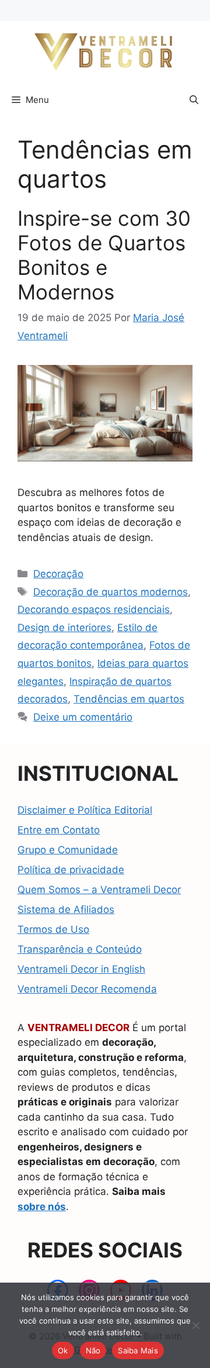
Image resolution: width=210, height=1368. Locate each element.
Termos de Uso (53, 929)
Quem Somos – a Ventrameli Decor (99, 889)
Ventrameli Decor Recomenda (87, 989)
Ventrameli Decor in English (81, 969)
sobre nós (42, 1206)
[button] (194, 100)
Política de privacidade (71, 870)
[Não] (195, 1325)
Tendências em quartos (129, 699)
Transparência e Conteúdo (80, 949)
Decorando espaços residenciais (94, 609)
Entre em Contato (59, 830)
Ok (63, 1350)
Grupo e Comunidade (68, 850)
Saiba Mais (138, 1350)
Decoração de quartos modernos (110, 592)
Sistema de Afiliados (66, 909)
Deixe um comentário (82, 717)
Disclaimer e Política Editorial (85, 810)
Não (93, 1350)
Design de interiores (64, 627)
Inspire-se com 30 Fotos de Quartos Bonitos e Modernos (104, 255)
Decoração (58, 574)
